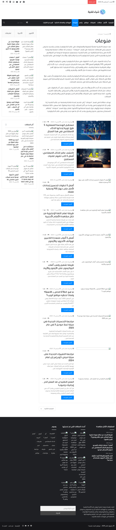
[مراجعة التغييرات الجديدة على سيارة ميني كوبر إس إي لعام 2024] (94, 357)
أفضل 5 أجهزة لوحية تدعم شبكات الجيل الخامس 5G (12, 177)
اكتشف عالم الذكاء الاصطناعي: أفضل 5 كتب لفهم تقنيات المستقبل (58, 156)
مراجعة (36, 449)
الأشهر (31, 33)
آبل (45, 433)
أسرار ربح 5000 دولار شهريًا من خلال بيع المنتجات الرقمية (12, 143)
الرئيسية (111, 22)
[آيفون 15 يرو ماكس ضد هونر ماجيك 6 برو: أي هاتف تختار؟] (26, 170)
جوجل (53, 445)
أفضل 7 (45, 437)
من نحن (10, 526)
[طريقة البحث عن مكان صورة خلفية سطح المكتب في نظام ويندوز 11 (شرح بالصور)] (27, 46)
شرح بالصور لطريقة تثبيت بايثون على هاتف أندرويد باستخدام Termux (13, 79)
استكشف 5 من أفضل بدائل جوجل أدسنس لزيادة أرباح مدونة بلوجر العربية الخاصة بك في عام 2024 (27, 152)
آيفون (40, 433)
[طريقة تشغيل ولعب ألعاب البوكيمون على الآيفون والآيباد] (94, 270)
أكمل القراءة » (67, 144)
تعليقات (8, 33)
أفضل (33, 433)
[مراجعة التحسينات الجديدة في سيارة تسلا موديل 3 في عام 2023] (94, 324)
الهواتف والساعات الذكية (63, 22)
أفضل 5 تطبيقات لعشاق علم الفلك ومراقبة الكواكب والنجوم (13, 92)
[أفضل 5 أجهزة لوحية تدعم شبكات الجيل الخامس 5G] (11, 169)
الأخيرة (20, 33)
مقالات (99, 22)
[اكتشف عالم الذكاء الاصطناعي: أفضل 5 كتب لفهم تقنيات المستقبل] (94, 158)
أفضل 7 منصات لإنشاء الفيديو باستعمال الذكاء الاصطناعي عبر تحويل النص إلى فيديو (13, 63)
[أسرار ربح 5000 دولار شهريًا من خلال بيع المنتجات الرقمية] (11, 134)
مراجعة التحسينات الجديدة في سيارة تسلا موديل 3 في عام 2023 (59, 324)
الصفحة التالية (49, 408)
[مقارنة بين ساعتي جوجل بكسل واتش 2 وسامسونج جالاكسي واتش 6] (64, 490)
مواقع (86, 22)
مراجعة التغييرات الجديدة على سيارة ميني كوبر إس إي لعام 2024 (59, 357)
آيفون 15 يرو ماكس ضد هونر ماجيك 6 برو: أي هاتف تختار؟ (26, 179)
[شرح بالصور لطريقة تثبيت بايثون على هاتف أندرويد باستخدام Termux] (27, 80)
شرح (38, 445)
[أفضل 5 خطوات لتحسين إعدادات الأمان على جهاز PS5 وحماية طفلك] (94, 188)
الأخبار (105, 22)
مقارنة (53, 453)
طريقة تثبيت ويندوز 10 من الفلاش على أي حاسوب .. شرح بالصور (12, 106)
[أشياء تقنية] (96, 12)
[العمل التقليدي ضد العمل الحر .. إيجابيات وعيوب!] (94, 387)
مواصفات (45, 453)
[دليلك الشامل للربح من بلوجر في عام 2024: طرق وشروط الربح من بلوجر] (81, 440)
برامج (81, 22)
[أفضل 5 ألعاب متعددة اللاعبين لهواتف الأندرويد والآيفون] (94, 243)
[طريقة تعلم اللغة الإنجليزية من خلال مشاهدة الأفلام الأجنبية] (94, 218)
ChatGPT (52, 433)
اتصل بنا (4, 526)
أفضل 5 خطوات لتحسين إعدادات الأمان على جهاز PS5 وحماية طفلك (58, 188)
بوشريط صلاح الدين (67, 122)
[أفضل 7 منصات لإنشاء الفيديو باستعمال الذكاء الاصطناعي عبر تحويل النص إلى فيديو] (27, 63)
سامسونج (45, 445)
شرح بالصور (52, 449)
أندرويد (38, 437)
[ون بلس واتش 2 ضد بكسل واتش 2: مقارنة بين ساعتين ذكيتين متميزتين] (72, 489)
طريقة (43, 449)
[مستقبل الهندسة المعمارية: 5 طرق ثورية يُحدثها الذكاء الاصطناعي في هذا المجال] (94, 130)
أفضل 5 (53, 437)
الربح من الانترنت (48, 22)
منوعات (75, 22)
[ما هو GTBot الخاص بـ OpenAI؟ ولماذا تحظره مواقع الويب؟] (94, 297)
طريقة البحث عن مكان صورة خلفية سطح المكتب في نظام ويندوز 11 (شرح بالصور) (12, 46)
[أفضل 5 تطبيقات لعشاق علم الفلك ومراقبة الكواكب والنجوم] (27, 92)
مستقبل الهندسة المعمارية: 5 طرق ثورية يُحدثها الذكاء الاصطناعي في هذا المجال (59, 128)
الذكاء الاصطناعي (50, 441)
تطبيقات (93, 22)
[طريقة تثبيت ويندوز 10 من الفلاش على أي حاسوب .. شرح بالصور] (27, 107)
